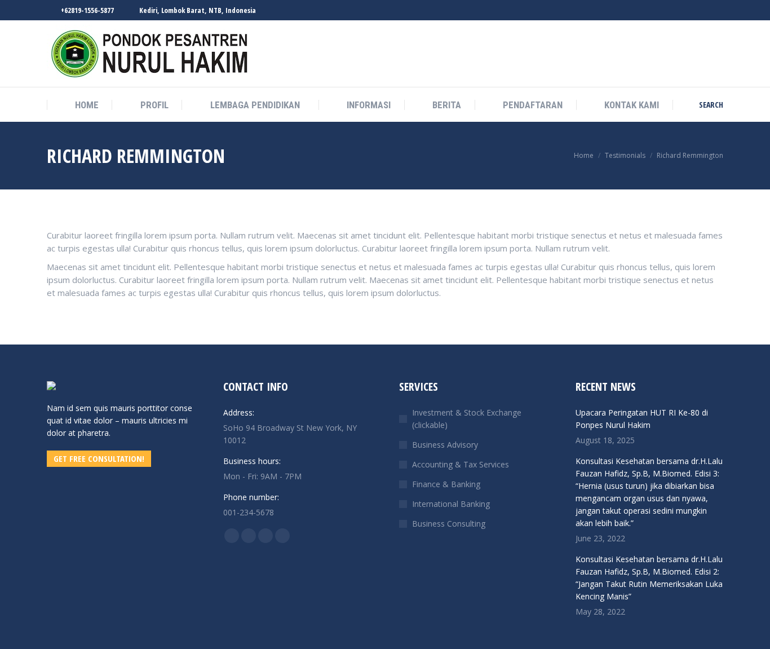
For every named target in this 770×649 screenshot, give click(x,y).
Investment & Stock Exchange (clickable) (466, 418)
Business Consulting (448, 523)
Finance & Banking (446, 484)
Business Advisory (445, 444)
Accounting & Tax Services (460, 464)
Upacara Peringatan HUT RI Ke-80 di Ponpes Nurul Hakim (642, 418)
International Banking (451, 503)
